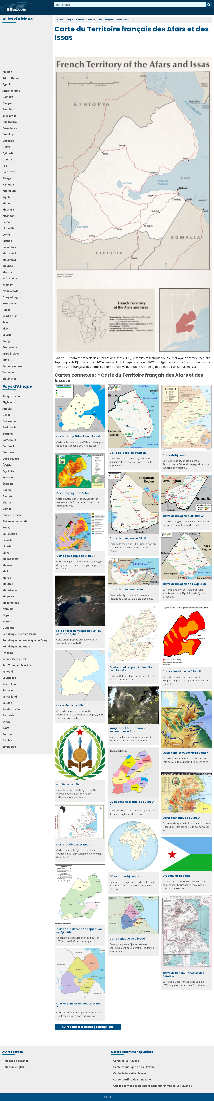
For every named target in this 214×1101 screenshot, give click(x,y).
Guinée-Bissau (11, 515)
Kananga (8, 184)
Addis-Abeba (10, 78)
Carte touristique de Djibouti (182, 818)
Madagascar (10, 559)
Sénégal (7, 671)
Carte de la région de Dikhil (127, 538)
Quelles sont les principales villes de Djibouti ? (131, 668)
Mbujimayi (9, 259)
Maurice (7, 584)
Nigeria (7, 621)
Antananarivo (11, 90)
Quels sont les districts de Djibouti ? (132, 803)
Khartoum (9, 190)
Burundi (7, 433)
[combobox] (130, 4)
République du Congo (16, 646)
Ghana (6, 502)
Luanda (7, 241)
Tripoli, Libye (10, 353)
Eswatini (8, 477)
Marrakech (9, 253)
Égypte (7, 465)
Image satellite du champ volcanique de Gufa (127, 729)
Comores (8, 452)
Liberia (7, 546)
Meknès (7, 266)
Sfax (5, 328)
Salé (5, 322)
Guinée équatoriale (15, 521)
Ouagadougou (11, 297)
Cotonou (8, 140)
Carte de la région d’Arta (126, 589)
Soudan (7, 703)
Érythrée (8, 471)
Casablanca (9, 128)
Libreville (8, 228)
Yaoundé (8, 372)
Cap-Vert (8, 446)
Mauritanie (9, 590)
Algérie (7, 402)
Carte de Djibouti (174, 455)
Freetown (8, 172)
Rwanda (7, 652)
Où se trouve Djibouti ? (124, 876)
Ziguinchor (9, 378)
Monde (60, 19)
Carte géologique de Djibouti (75, 556)
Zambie (7, 740)
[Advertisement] (26, 46)
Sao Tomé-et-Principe (16, 665)
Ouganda (8, 627)
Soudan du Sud (11, 709)
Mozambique (10, 602)
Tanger (7, 341)
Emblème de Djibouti (70, 784)
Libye (5, 552)
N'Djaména (9, 278)
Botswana (9, 421)
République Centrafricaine (19, 634)
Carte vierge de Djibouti (72, 705)
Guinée (7, 508)
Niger (6, 615)
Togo (5, 728)
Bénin (6, 415)
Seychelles (9, 677)
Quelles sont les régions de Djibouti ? (79, 1005)
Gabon (6, 490)
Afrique (69, 19)
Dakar (6, 147)
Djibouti (7, 153)
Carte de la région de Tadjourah (184, 584)
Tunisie (7, 734)
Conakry (7, 134)
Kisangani (8, 216)
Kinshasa (8, 209)
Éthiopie (7, 483)
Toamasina (9, 347)
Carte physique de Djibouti (74, 493)
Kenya (6, 527)
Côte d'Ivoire (11, 458)
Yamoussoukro (12, 366)
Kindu (6, 203)
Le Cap (6, 222)
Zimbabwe (9, 746)
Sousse (7, 334)
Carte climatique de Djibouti (182, 671)
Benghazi (8, 109)
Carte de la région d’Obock (127, 453)
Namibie (7, 609)
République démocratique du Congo (25, 640)
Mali (5, 571)
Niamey (7, 284)
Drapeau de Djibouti (176, 876)
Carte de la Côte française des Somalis (183, 974)
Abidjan (7, 72)
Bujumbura (9, 122)
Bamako (7, 97)
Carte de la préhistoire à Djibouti (78, 436)
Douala (7, 159)
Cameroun (9, 440)
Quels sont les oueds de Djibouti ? (185, 752)
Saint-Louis (9, 316)
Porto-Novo (10, 303)
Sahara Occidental (14, 659)
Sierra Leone (10, 684)
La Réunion (9, 534)
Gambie (7, 496)
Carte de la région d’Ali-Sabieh (184, 516)
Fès (4, 165)
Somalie (7, 690)
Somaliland (9, 696)
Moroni (7, 272)
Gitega (6, 178)
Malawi (7, 565)
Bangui (7, 103)
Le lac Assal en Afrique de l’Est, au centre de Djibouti (78, 632)
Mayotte (8, 596)
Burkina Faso (11, 427)
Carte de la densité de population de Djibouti (79, 930)
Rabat (6, 309)
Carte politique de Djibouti (127, 938)
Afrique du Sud (11, 396)
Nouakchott (10, 291)
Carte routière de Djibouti (73, 844)
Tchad (6, 721)
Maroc (6, 577)
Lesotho (7, 540)
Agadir (6, 84)
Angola (7, 408)
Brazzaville (9, 115)
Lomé (6, 234)
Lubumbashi (10, 247)
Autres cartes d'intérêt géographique (88, 1027)
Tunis (5, 360)
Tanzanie (8, 715)
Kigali (6, 197)
